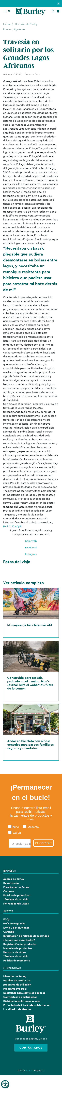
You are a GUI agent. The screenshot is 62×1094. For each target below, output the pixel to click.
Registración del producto (19, 944)
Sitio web (31, 541)
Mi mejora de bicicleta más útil (29, 625)
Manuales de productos (17, 948)
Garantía (8, 931)
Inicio (6, 24)
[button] (9, 11)
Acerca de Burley (13, 879)
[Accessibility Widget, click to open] (5, 1084)
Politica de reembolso (16, 960)
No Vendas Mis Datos (16, 903)
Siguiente (19, 29)
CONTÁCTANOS (30, 1047)
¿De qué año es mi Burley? (19, 940)
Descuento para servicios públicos (24, 993)
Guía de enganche (14, 923)
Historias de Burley (26, 24)
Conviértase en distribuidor (20, 997)
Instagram (31, 554)
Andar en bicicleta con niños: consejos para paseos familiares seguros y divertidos (30, 744)
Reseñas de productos (17, 980)
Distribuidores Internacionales (21, 1001)
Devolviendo (11, 883)
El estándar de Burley (16, 887)
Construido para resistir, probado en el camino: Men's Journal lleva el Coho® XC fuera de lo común (30, 683)
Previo (7, 29)
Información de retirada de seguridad (26, 936)
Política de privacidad (16, 895)
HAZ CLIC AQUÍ (12, 526)
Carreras (8, 891)
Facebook (31, 547)
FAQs (6, 919)
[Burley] (30, 11)
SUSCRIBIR (43, 843)
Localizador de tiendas (17, 1009)
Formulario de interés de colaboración (26, 1005)
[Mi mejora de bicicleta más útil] (30, 603)
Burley (28, 1070)
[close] (58, 3)
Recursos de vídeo (14, 952)
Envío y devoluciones (16, 927)
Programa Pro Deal (15, 988)
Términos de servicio (15, 899)
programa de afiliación (17, 984)
